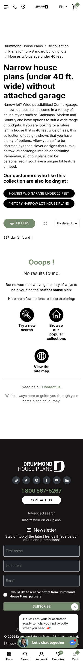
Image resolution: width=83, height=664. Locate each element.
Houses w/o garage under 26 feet (39, 193)
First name (14, 550)
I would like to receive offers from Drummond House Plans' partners (42, 594)
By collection (58, 46)
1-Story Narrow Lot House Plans (39, 203)
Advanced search (42, 513)
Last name (14, 565)
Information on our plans (41, 520)
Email (10, 580)
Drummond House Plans (23, 46)
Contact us (51, 387)
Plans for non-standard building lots (37, 51)
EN (62, 7)
